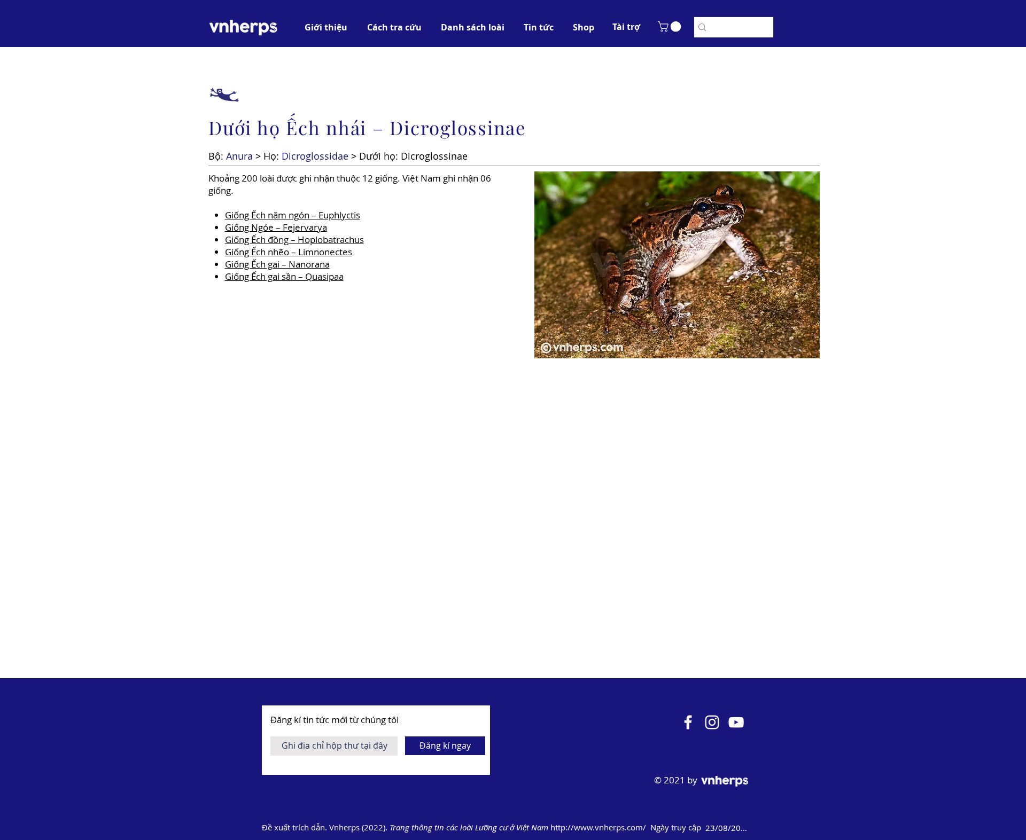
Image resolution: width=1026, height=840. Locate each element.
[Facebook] (688, 722)
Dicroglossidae (315, 156)
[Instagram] (712, 722)
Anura (239, 156)
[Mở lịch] (765, 827)
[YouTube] (736, 722)
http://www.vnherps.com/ (599, 827)
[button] (626, 26)
